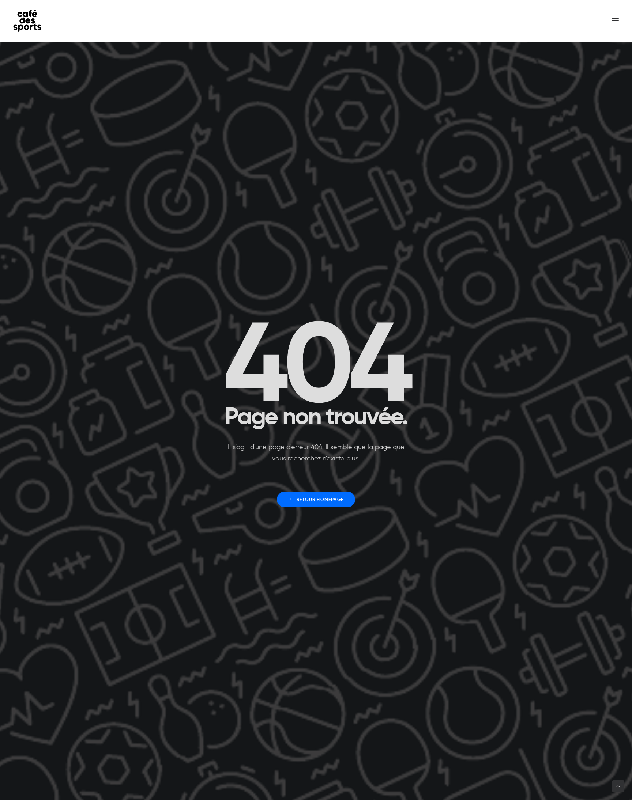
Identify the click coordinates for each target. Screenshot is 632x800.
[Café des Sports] (27, 21)
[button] (615, 21)
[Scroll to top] (618, 785)
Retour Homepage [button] (320, 499)
